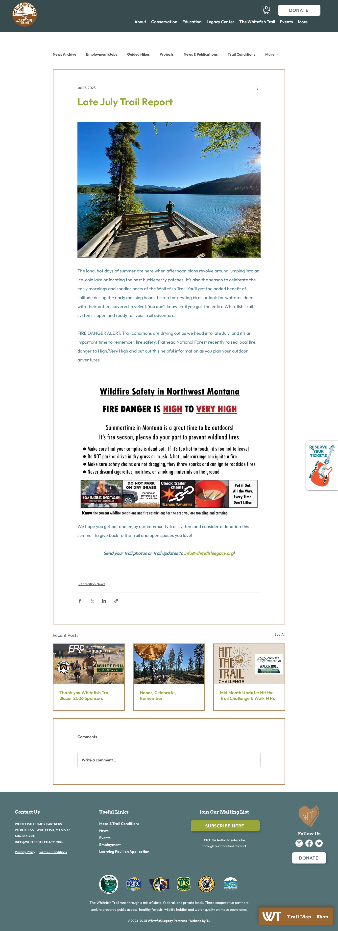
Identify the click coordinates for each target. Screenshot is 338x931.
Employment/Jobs (101, 54)
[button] (266, 10)
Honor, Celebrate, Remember (158, 695)
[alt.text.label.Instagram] (299, 843)
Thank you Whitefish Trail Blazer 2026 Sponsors (84, 695)
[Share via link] (116, 600)
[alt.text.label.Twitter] (319, 843)
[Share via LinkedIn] (104, 600)
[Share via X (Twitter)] (92, 600)
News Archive (64, 54)
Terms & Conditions (53, 852)
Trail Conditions (241, 54)
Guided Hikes (138, 54)
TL (208, 921)
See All (280, 634)
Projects (167, 54)
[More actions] (258, 88)
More (269, 54)
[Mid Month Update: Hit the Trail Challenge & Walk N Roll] (249, 664)
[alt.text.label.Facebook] (309, 843)
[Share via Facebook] (79, 600)
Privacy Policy (25, 852)
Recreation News (91, 584)
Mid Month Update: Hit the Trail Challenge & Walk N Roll (248, 695)
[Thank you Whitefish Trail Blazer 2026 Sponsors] (88, 664)
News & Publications (201, 54)
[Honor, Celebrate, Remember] (169, 664)
